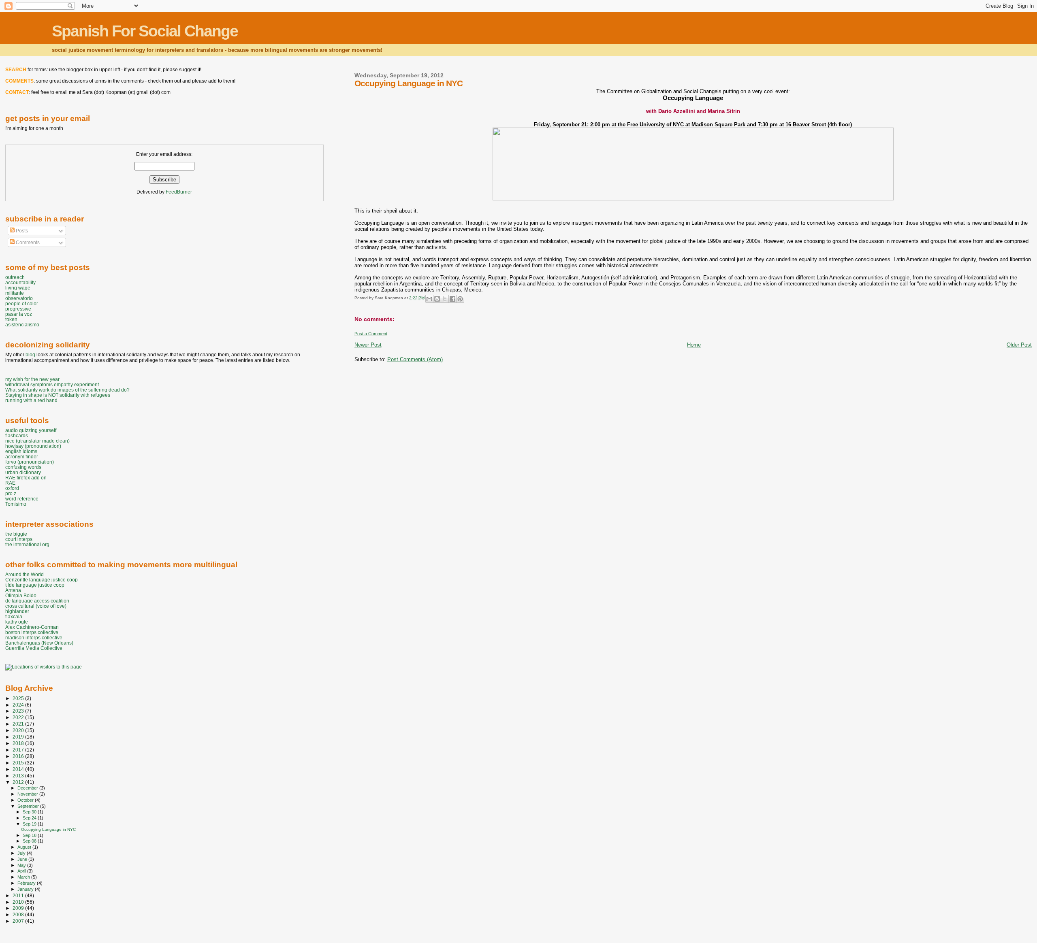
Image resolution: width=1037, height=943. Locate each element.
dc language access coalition (37, 600)
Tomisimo (15, 504)
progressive (18, 308)
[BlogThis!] (437, 299)
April (22, 870)
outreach (15, 277)
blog (30, 355)
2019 (19, 736)
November (28, 794)
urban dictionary (23, 472)
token (11, 319)
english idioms (21, 451)
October (26, 800)
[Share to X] (445, 299)
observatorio (19, 298)
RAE (10, 482)
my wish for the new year (32, 379)
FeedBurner (179, 192)
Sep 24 (30, 817)
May (22, 865)
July (22, 853)
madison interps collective (33, 637)
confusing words (23, 467)
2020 (19, 730)
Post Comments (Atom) (415, 359)
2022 (19, 717)
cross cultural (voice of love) (35, 606)
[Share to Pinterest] (460, 299)
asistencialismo (22, 324)
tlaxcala (13, 616)
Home (694, 345)
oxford (12, 488)
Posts (21, 231)
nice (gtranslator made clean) (37, 440)
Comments (27, 242)
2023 (19, 710)
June (22, 859)
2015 (19, 762)
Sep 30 (30, 811)
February (27, 883)
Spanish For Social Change (145, 31)
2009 (19, 908)
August (24, 847)
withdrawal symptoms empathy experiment (52, 384)
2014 (19, 769)
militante (14, 293)
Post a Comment (370, 333)
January (26, 889)
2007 (19, 921)
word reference (21, 498)
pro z (10, 493)
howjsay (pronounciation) (33, 446)
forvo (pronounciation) (29, 461)
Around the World (24, 574)
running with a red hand (31, 400)
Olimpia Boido (20, 595)
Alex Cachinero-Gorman (32, 627)
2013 (19, 775)
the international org (27, 544)
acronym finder (21, 456)
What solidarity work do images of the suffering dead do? (67, 389)
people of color (21, 303)
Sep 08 (30, 841)
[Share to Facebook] (452, 299)
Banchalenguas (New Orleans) (39, 642)
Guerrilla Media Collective (33, 648)
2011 (19, 895)
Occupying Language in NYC (48, 829)
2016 (19, 756)
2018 (19, 743)
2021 (19, 723)
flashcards (16, 435)
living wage (17, 287)
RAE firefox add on (26, 477)
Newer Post (368, 345)
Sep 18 (30, 835)
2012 (19, 782)
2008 (19, 914)
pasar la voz (18, 314)
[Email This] (429, 299)
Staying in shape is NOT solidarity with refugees (57, 395)
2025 (19, 698)
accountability (20, 282)
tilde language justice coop (34, 585)
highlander (17, 611)
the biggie (16, 533)
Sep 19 (30, 824)
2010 (19, 902)
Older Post (1019, 345)
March (24, 877)
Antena (13, 590)
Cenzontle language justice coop (41, 579)
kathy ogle (16, 621)
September (28, 806)
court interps (18, 539)
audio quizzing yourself (30, 430)
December (28, 787)
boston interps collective (31, 632)
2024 (19, 704)
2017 (19, 749)
